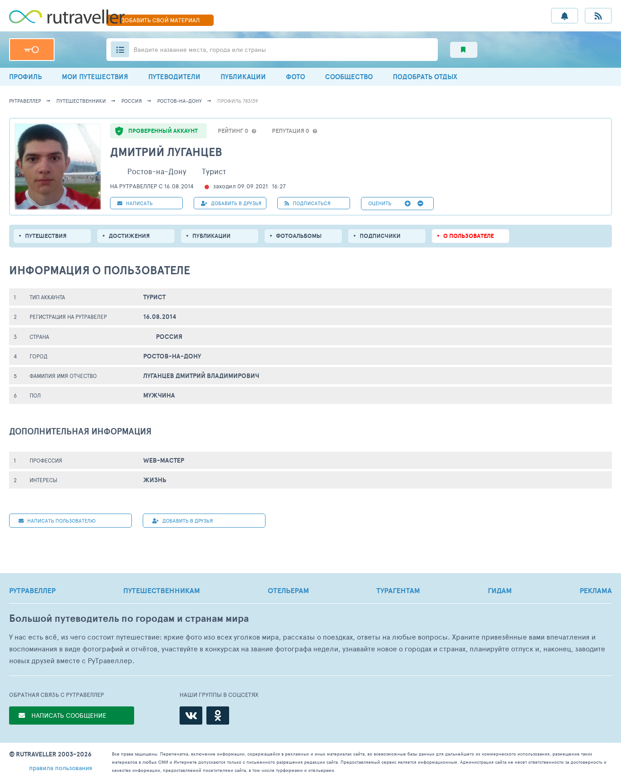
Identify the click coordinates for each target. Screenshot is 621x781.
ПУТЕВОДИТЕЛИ (174, 76)
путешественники (81, 100)
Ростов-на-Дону (179, 100)
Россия (131, 100)
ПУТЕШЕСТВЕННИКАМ (161, 590)
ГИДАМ (500, 590)
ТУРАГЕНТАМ (398, 590)
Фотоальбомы (299, 236)
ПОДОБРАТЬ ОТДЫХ (425, 76)
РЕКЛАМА (596, 590)
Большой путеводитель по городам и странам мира (129, 618)
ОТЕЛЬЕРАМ (288, 590)
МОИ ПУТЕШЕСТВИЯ (95, 76)
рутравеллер (25, 100)
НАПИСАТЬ (139, 203)
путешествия (45, 236)
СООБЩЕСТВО (349, 76)
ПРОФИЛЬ (25, 76)
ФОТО (295, 76)
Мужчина (159, 395)
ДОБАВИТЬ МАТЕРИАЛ (160, 20)
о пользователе (468, 236)
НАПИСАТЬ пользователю (60, 520)
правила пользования (60, 767)
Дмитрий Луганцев (166, 151)
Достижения (129, 236)
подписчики (380, 236)
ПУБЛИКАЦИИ (243, 76)
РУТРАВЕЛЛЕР (32, 590)
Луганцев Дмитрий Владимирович (201, 375)
